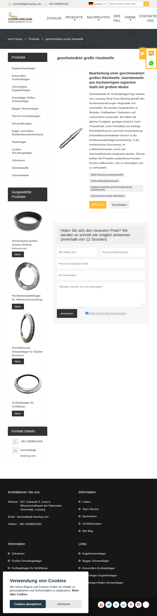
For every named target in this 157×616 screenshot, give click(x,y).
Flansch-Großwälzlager (26, 116)
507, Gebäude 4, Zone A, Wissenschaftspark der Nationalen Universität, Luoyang (41, 505)
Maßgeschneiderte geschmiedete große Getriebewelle (111, 188)
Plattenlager (19, 141)
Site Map (87, 530)
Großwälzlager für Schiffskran (23, 404)
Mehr (18, 254)
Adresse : (13, 501)
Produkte (74, 17)
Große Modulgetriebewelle (105, 181)
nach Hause (15, 38)
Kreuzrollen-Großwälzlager (98, 568)
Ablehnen (63, 604)
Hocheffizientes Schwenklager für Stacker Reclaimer (27, 351)
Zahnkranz (18, 160)
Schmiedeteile (20, 175)
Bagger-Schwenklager (25, 108)
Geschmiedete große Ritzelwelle (108, 196)
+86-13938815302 (58, 3)
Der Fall (117, 18)
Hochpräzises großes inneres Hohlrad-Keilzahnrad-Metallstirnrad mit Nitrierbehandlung (25, 244)
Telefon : (13, 524)
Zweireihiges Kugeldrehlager (99, 575)
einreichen (67, 313)
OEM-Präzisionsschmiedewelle (107, 175)
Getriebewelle (20, 167)
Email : (12, 516)
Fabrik (130, 17)
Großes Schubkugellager (27, 560)
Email (98, 204)
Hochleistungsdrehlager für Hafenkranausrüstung (27, 297)
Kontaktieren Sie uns (24, 492)
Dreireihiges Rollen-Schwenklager (102, 582)
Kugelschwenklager (23, 68)
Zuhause (54, 18)
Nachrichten (98, 17)
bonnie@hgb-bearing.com (27, 3)
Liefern (86, 501)
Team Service (90, 509)
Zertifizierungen (91, 523)
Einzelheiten (119, 204)
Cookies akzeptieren (27, 604)
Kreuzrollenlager (22, 123)
